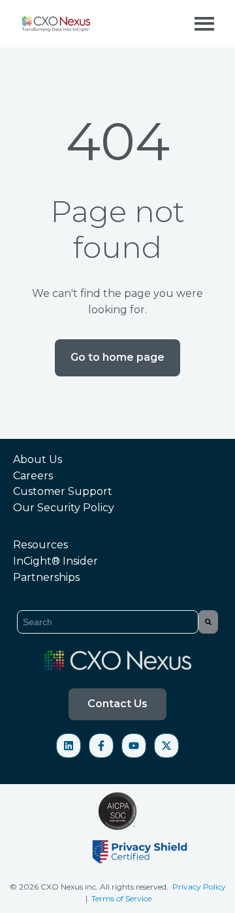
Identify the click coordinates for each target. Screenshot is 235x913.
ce (147, 898)
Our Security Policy (63, 507)
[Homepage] (57, 24)
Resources (40, 545)
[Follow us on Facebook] (101, 745)
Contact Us (117, 703)
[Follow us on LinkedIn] (68, 745)
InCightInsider (55, 561)
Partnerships (46, 577)
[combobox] (107, 622)
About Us (37, 459)
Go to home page (117, 357)
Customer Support (62, 491)
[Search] (208, 622)
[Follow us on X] (166, 745)
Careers (33, 476)
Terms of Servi (117, 898)
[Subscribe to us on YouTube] (133, 745)
